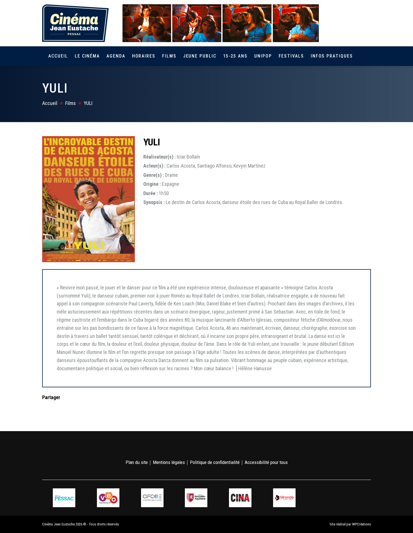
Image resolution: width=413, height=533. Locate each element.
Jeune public (199, 56)
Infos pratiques (332, 56)
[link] (335, 23)
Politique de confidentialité (215, 462)
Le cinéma (87, 56)
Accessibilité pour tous (266, 462)
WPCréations (361, 524)
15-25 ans (235, 56)
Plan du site (137, 462)
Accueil (58, 56)
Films (169, 56)
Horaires (143, 56)
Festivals (291, 56)
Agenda (115, 56)
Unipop (263, 56)
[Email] (82, 408)
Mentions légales (169, 462)
